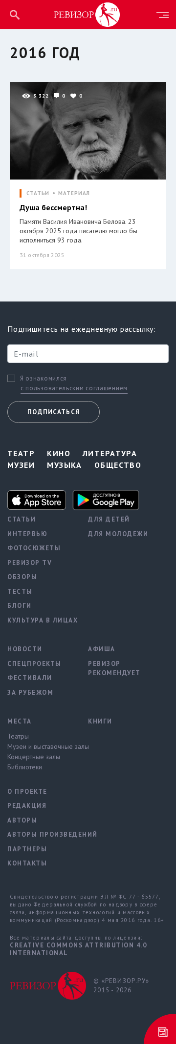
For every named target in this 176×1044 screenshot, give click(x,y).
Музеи (21, 465)
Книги (100, 721)
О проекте (27, 791)
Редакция (26, 806)
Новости (25, 649)
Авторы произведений (40, 834)
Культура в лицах (40, 620)
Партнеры (27, 849)
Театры (18, 736)
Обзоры (22, 577)
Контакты (27, 863)
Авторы (22, 820)
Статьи (21, 519)
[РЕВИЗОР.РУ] (87, 14)
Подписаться (53, 412)
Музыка (64, 465)
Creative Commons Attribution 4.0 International (78, 949)
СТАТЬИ (37, 193)
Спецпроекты (34, 664)
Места (19, 721)
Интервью (27, 534)
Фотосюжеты (34, 548)
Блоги (19, 606)
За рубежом (30, 692)
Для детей (109, 519)
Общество (118, 465)
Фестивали (29, 678)
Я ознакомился (43, 378)
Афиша (101, 649)
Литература (110, 453)
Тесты (20, 591)
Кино (58, 453)
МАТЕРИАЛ (74, 193)
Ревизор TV (29, 563)
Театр (21, 453)
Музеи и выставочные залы (40, 746)
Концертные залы (33, 756)
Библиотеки (24, 767)
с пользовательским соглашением (74, 388)
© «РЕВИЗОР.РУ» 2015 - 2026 (121, 986)
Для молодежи (118, 534)
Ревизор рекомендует (114, 669)
